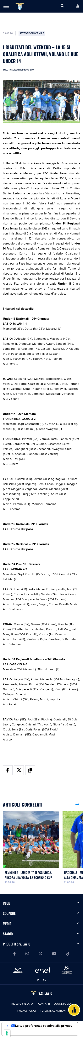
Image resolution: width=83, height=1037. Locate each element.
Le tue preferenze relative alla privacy (43, 1026)
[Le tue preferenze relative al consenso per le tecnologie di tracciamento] (6, 1033)
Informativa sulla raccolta (24, 1032)
